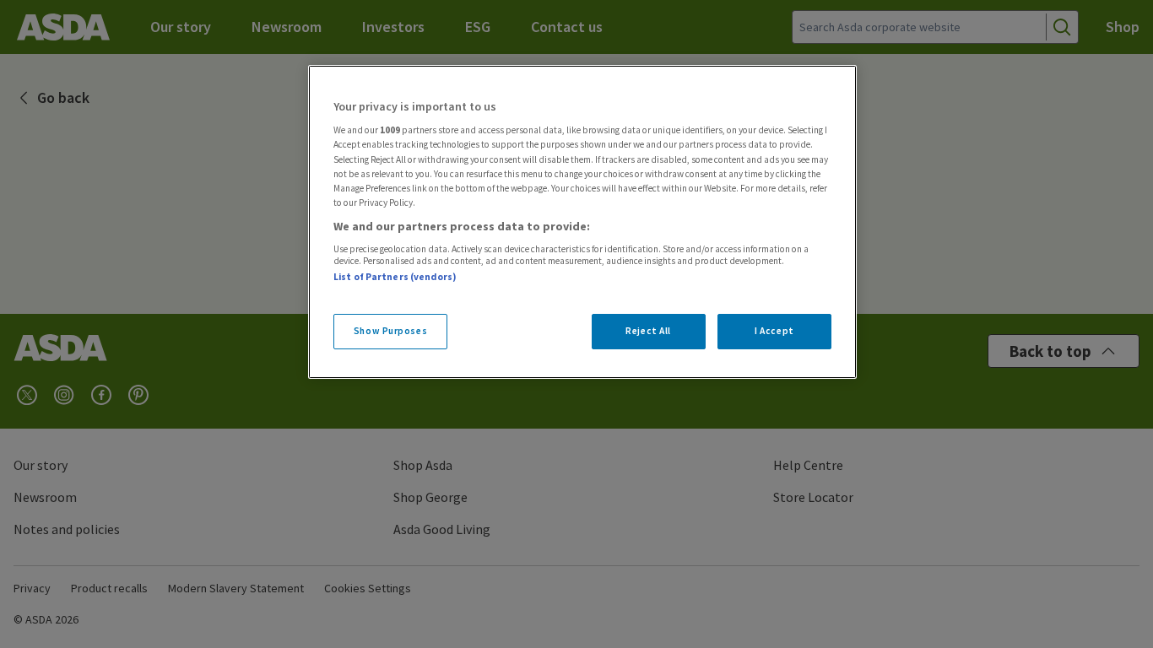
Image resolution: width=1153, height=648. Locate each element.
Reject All (648, 331)
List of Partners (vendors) (395, 277)
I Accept (774, 331)
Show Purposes (390, 331)
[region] (582, 222)
